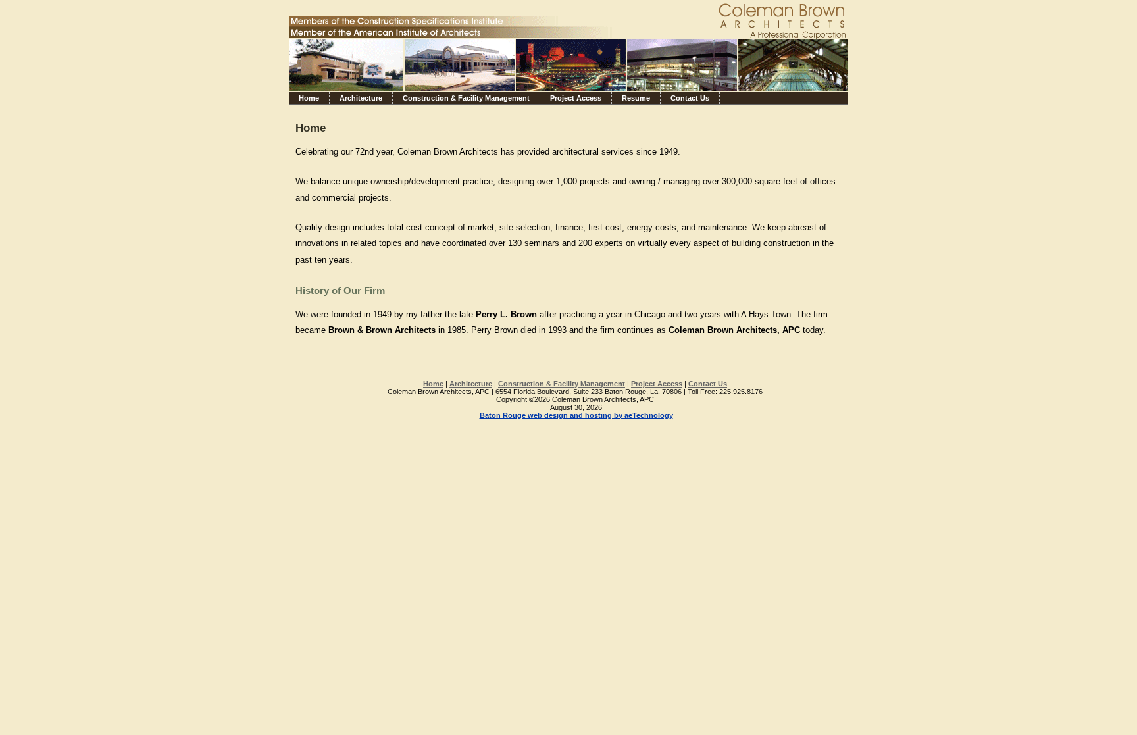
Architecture (361, 98)
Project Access (575, 98)
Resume (636, 98)
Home (309, 98)
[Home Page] (519, 62)
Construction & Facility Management (466, 98)
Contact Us (689, 98)
